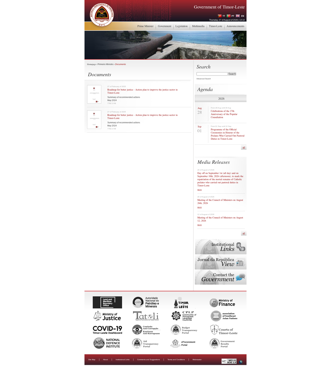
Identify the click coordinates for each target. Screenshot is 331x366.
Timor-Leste (215, 26)
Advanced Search (204, 79)
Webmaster (197, 359)
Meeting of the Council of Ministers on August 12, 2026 (220, 219)
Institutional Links (122, 359)
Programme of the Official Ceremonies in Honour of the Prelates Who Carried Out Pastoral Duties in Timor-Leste (227, 134)
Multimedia (198, 26)
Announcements (235, 26)
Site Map (91, 359)
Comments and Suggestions (148, 359)
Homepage (91, 64)
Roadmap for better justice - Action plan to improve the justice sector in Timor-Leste (142, 91)
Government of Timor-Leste (219, 6)
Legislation (181, 26)
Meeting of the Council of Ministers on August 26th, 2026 (220, 201)
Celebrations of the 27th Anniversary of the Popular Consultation (224, 114)
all (244, 147)
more (199, 189)
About (105, 359)
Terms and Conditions (176, 359)
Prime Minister (145, 26)
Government (164, 26)
